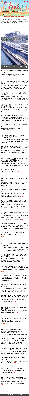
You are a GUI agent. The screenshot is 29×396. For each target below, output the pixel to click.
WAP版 (7, 394)
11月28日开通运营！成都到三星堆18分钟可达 (13, 339)
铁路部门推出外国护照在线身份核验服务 (12, 329)
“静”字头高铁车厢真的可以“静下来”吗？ (12, 368)
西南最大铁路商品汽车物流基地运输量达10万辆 (14, 348)
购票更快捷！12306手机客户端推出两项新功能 (14, 275)
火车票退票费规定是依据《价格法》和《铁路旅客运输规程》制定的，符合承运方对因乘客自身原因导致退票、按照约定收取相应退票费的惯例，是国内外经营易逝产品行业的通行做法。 (14, 21)
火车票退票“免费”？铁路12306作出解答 (15, 16)
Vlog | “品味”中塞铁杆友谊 (8, 169)
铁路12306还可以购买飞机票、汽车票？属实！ (14, 223)
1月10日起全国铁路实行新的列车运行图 (12, 266)
